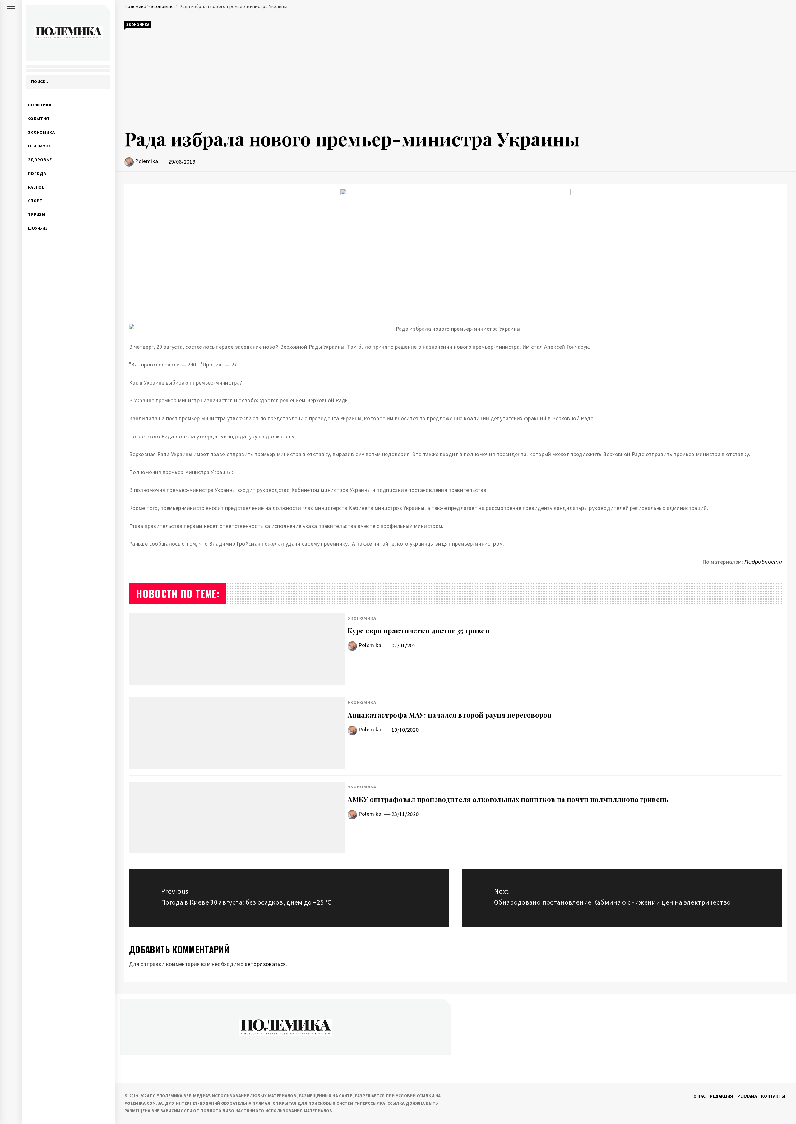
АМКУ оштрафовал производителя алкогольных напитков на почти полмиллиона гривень (508, 799)
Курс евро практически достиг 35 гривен (418, 630)
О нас (699, 1096)
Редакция (721, 1096)
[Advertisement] (455, 77)
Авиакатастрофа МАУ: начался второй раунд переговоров (450, 715)
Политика (39, 105)
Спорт (35, 200)
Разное (36, 187)
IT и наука (39, 146)
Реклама (747, 1096)
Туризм (36, 214)
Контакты (773, 1096)
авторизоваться (265, 964)
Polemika (146, 161)
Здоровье (40, 159)
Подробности (763, 561)
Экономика (41, 132)
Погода (37, 173)
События (38, 118)
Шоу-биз (38, 228)
